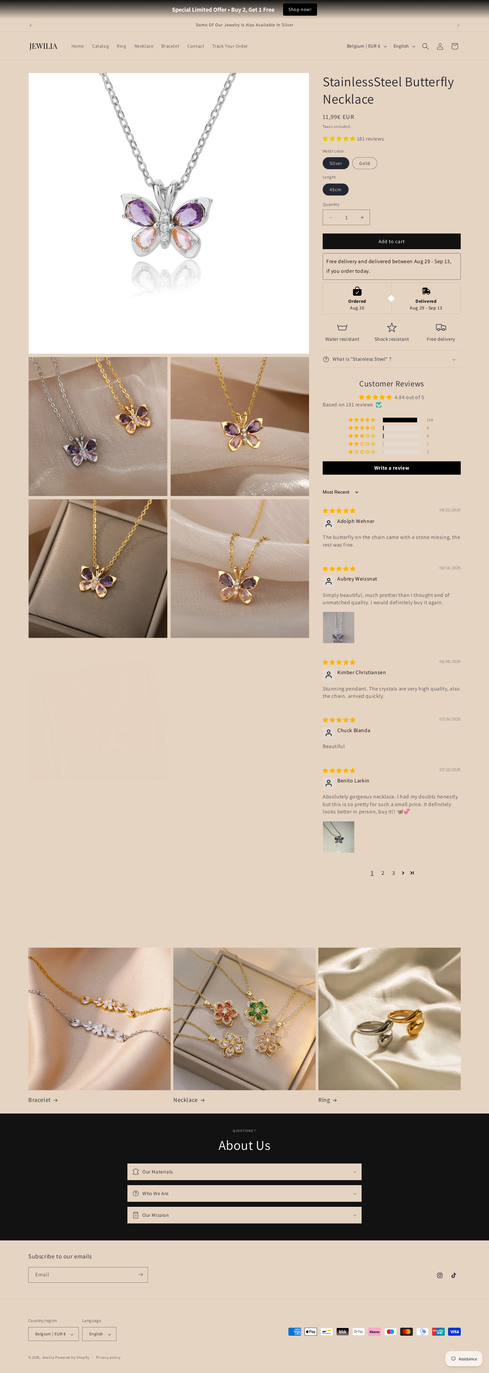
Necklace (185, 1100)
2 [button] (383, 872)
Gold (364, 164)
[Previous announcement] (30, 25)
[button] (425, 46)
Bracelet (39, 1100)
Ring (324, 1100)
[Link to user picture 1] (339, 628)
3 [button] (393, 872)
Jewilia (48, 1357)
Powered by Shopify (72, 1357)
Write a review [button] (391, 467)
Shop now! (299, 9)
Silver (336, 164)
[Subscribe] (140, 1274)
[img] (339, 511)
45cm (336, 190)
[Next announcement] (458, 25)
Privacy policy (108, 1357)
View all (244, 915)
